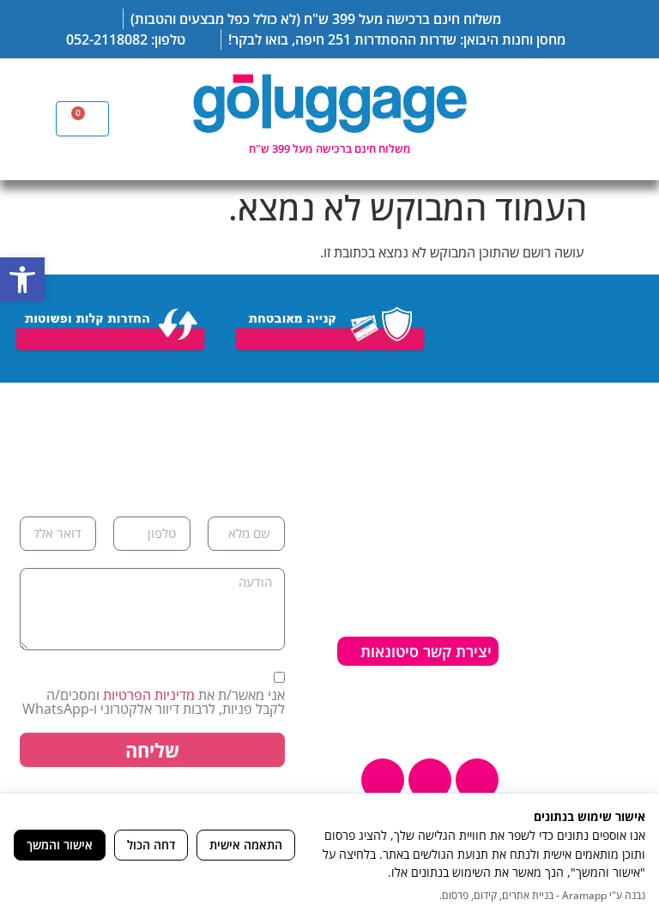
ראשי (625, 528)
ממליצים (615, 600)
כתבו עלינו (608, 672)
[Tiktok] (382, 779)
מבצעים (617, 720)
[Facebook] (477, 779)
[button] (22, 279)
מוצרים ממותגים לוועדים (591, 753)
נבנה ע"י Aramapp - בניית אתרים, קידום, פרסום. (542, 895)
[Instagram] (429, 779)
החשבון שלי (604, 624)
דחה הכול (151, 845)
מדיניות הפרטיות (149, 695)
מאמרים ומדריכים (587, 576)
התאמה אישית (245, 845)
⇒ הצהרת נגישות (436, 694)
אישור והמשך (60, 845)
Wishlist (612, 648)
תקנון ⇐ (420, 717)
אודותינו (616, 552)
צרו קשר (615, 696)
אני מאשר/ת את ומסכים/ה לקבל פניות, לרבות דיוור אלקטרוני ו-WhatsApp (153, 702)
